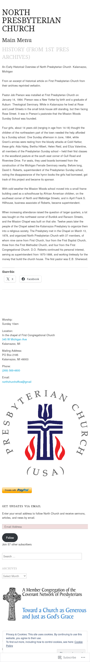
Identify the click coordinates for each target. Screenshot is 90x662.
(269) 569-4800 (11, 370)
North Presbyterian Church (31, 20)
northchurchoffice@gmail (16, 382)
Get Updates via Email (21, 506)
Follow (10, 538)
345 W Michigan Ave (14, 339)
